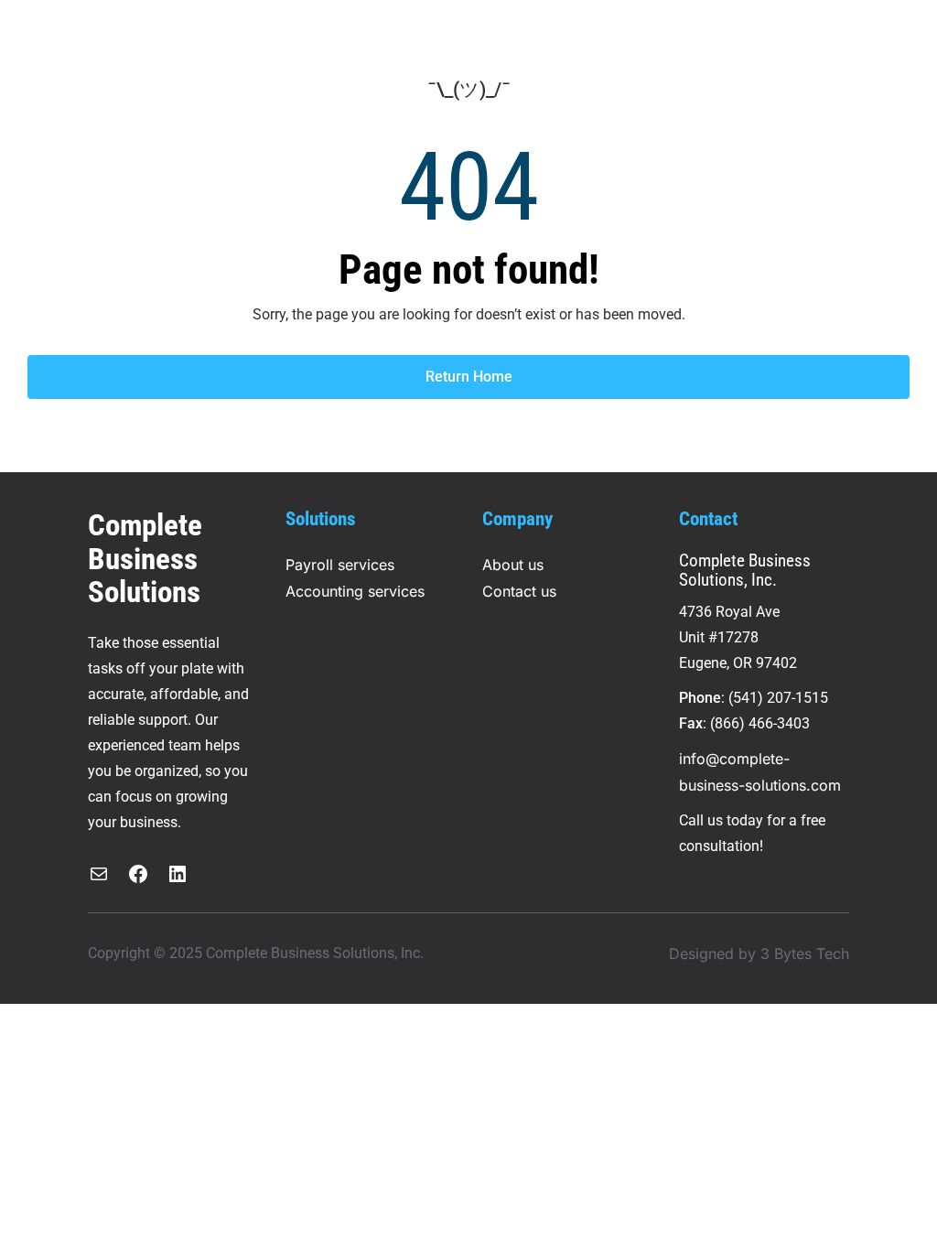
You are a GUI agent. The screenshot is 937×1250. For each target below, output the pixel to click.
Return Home (468, 376)
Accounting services (355, 591)
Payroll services (339, 564)
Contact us (519, 591)
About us (513, 564)
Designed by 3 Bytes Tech (759, 953)
